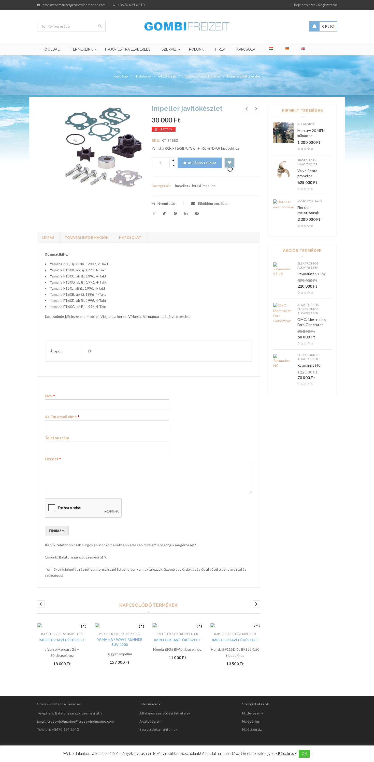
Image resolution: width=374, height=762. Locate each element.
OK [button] (304, 754)
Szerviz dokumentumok (158, 729)
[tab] (48, 237)
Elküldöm (57, 530)
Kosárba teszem (202, 163)
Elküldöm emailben (213, 203)
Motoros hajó (309, 201)
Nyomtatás (166, 203)
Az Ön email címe (62, 416)
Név (50, 395)
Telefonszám (57, 437)
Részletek (287, 753)
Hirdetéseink (253, 713)
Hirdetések (143, 76)
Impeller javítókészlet (62, 640)
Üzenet (53, 458)
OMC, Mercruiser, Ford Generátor (311, 322)
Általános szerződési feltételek (164, 713)
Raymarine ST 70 (311, 274)
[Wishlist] (229, 163)
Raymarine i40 (308, 365)
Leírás (48, 237)
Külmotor (306, 124)
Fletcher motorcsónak (308, 210)
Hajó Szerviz (252, 729)
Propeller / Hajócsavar (307, 162)
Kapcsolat (130, 237)
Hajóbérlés (251, 721)
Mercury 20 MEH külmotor (311, 133)
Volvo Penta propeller (307, 173)
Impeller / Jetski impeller (201, 76)
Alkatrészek (167, 76)
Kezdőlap (121, 76)
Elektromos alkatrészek (308, 265)
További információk (87, 237)
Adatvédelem (150, 721)
